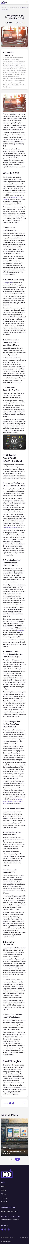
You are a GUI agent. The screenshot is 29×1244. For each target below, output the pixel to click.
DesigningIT (9, 1241)
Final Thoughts (7, 87)
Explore (3, 1186)
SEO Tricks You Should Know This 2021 (14, 66)
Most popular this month (9, 1211)
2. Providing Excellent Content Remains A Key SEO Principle (14, 70)
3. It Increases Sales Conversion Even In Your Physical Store (14, 61)
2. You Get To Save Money (11, 59)
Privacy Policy (24, 1237)
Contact (4, 1202)
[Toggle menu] (26, 2)
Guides (3, 1190)
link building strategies (10, 527)
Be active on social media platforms (14, 80)
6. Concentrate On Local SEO (12, 83)
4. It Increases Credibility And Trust (14, 64)
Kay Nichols (20, 23)
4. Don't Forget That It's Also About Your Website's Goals (14, 74)
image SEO (20, 630)
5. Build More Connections (11, 76)
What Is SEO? (9, 55)
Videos (3, 1194)
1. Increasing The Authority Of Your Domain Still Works (14, 68)
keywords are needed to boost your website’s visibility (13, 801)
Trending (4, 1198)
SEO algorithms (8, 283)
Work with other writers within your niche (14, 78)
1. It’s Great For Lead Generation (13, 57)
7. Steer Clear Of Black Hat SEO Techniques (14, 85)
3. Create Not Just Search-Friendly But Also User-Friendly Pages (14, 72)
